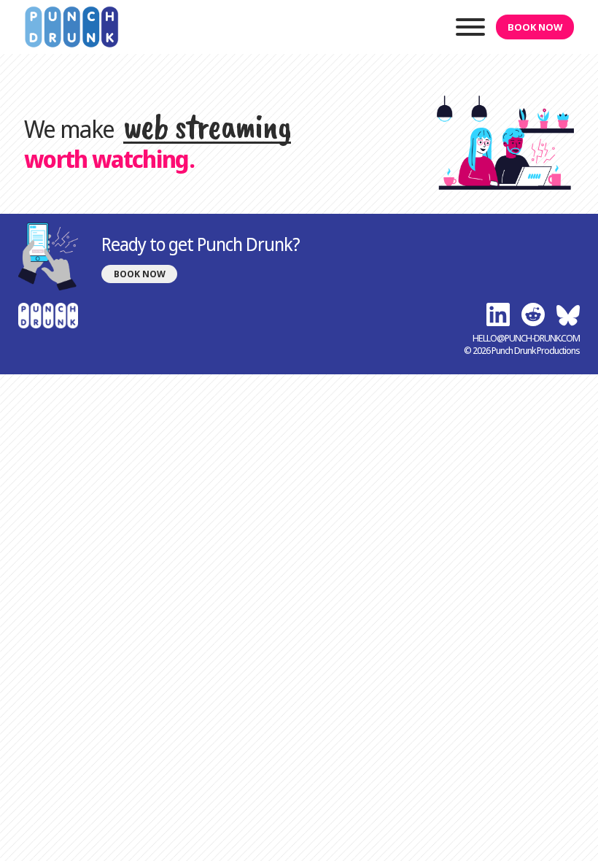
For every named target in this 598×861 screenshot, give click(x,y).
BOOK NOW (535, 27)
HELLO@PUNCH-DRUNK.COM (526, 338)
